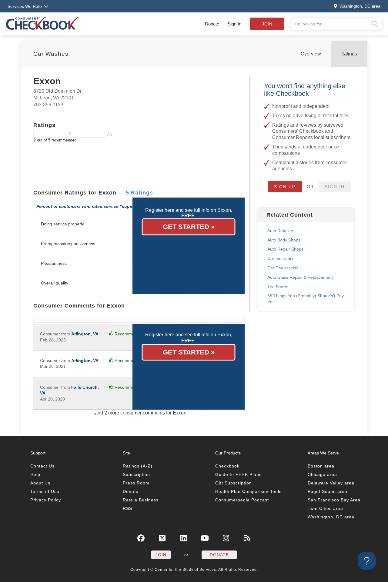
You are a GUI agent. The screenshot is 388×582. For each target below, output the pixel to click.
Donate (212, 23)
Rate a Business (141, 499)
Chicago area (322, 474)
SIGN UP (285, 186)
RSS (127, 508)
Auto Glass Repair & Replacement (300, 277)
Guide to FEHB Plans (238, 474)
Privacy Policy (45, 499)
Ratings (348, 53)
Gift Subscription (233, 483)
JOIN (161, 554)
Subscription (136, 474)
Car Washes (51, 54)
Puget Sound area (327, 491)
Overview (311, 53)
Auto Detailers (280, 230)
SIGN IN (335, 186)
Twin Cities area (325, 508)
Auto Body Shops (283, 240)
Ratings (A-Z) (137, 466)
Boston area (321, 466)
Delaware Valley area (331, 483)
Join (267, 24)
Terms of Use (44, 491)
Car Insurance (281, 258)
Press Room (136, 483)
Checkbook (227, 466)
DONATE (219, 554)
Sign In (234, 23)
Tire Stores (277, 286)
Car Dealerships (282, 267)
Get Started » (189, 227)
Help (35, 474)
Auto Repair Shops (285, 249)
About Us (40, 483)
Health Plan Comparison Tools (248, 491)
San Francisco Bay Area (334, 499)
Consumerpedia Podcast (242, 499)
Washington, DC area (331, 516)
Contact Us (42, 466)
